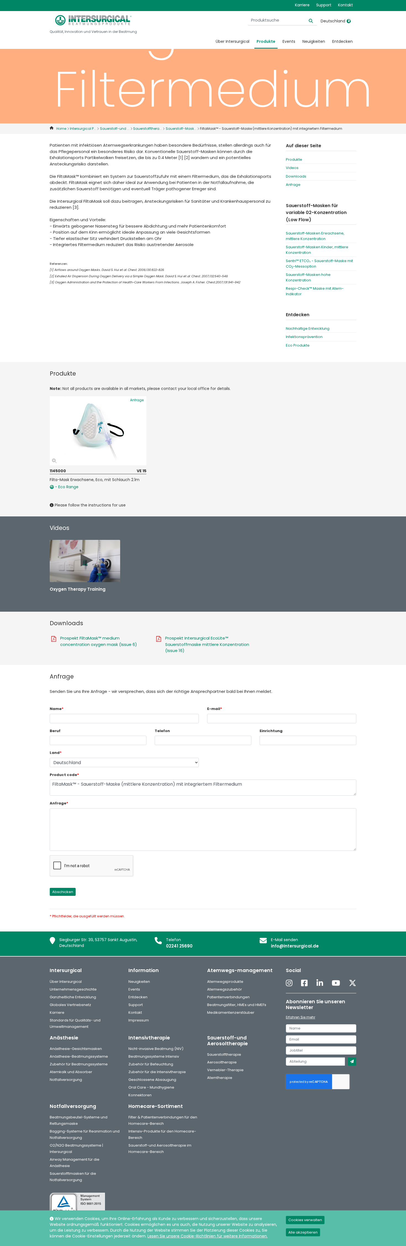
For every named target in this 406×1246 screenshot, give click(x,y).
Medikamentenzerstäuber (230, 1012)
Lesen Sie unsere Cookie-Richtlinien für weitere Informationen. (207, 1236)
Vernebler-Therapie (225, 1070)
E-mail (214, 708)
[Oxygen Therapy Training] (85, 561)
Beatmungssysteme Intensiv (153, 1056)
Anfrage (293, 184)
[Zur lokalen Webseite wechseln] (348, 21)
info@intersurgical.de (295, 946)
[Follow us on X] (352, 983)
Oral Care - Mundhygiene (151, 1087)
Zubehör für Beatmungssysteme (79, 1064)
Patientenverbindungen (228, 997)
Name (57, 708)
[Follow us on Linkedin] (320, 983)
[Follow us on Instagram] (289, 983)
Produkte (266, 41)
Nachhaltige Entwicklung (307, 328)
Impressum (138, 1020)
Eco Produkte (298, 345)
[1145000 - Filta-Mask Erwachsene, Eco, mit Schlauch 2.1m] (98, 430)
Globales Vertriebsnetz (70, 1004)
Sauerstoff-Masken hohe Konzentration (308, 277)
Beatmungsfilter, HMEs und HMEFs (236, 1004)
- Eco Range (66, 487)
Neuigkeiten (313, 41)
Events (289, 41)
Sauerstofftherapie (224, 1054)
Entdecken (342, 41)
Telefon (162, 730)
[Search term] (307, 20)
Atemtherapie (219, 1077)
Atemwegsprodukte (225, 981)
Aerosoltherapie (222, 1062)
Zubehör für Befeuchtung (150, 1064)
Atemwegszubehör (224, 989)
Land (56, 752)
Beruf (55, 730)
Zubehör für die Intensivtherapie (157, 1072)
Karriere (302, 5)
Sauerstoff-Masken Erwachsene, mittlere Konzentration (315, 236)
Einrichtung (271, 730)
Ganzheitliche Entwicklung (73, 997)
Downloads (296, 176)
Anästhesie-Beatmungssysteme (79, 1056)
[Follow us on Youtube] (336, 983)
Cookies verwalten (305, 1220)
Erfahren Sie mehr (300, 1017)
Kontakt (345, 5)
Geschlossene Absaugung (152, 1079)
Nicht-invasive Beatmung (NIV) (155, 1048)
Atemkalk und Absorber (71, 1072)
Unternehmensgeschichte (73, 989)
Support (323, 5)
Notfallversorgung (66, 1079)
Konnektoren (140, 1095)
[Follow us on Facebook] (304, 983)
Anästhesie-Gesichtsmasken (76, 1048)
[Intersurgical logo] (93, 20)
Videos (292, 167)
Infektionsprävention (304, 336)
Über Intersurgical (232, 41)
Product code (64, 774)
